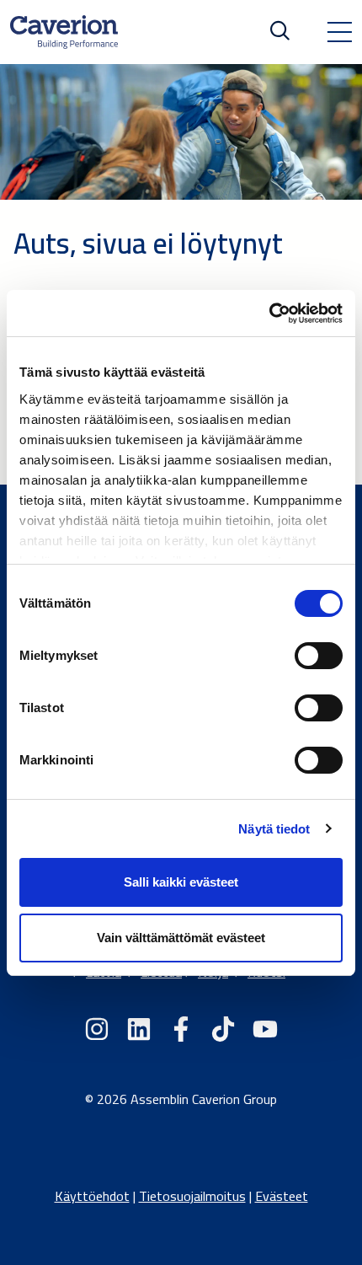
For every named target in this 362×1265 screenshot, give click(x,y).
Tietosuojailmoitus (192, 1196)
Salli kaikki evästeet (181, 882)
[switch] (319, 655)
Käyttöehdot (92, 1196)
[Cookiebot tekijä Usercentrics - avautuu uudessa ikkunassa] (269, 313)
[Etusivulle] (64, 32)
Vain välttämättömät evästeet (181, 937)
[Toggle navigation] (339, 32)
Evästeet (281, 1196)
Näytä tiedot (274, 829)
